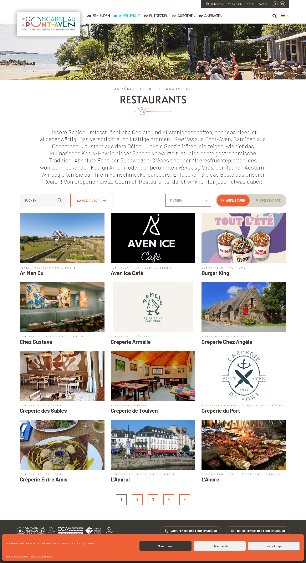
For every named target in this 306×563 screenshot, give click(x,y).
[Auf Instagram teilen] (282, 3)
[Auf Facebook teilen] (275, 3)
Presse (250, 4)
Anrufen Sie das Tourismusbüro (194, 531)
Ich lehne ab (220, 546)
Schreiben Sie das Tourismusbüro (261, 531)
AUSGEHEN (186, 15)
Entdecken (158, 15)
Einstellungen (273, 546)
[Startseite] (48, 24)
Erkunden (101, 15)
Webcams (216, 4)
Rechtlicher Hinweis (17, 556)
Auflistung (235, 200)
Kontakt (264, 4)
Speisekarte (270, 200)
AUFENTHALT (129, 15)
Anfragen (213, 15)
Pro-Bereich (234, 4)
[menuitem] (285, 16)
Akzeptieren (165, 546)
